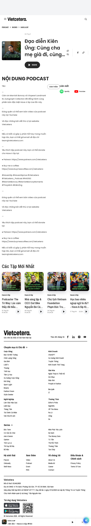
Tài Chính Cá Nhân (10, 412)
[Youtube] (84, 337)
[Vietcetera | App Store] (12, 505)
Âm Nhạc (51, 377)
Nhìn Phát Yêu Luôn (55, 429)
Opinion (6, 439)
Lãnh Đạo (7, 406)
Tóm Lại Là (8, 443)
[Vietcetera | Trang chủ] (17, 19)
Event (28, 466)
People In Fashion (54, 383)
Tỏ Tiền (51, 439)
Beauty (6, 388)
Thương (6, 368)
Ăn (49, 419)
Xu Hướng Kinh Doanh (56, 358)
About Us (51, 460)
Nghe (34, 64)
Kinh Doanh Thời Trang (56, 364)
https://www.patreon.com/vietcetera (29, 159)
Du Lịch (51, 389)
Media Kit (51, 463)
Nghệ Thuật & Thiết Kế (56, 373)
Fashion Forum (9, 391)
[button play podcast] (18, 311)
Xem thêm (53, 86)
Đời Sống (7, 381)
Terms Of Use (76, 466)
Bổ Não (6, 449)
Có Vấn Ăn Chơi (9, 433)
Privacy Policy (76, 463)
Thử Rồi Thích (53, 443)
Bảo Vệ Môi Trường (11, 354)
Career (50, 466)
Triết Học (7, 371)
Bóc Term (7, 429)
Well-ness (7, 466)
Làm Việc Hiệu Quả (10, 402)
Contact (51, 470)
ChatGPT (51, 354)
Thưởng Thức (53, 399)
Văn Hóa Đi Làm (9, 416)
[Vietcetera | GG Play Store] (12, 511)
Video (28, 460)
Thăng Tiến (8, 409)
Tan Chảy (51, 449)
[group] (71, 522)
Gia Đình (7, 361)
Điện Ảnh (51, 380)
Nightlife (51, 406)
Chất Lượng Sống (10, 358)
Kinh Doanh (52, 351)
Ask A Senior (8, 436)
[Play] (72, 522)
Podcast (29, 463)
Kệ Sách (51, 433)
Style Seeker (8, 394)
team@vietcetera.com (12, 140)
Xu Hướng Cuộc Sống (11, 378)
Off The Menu (53, 409)
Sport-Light (8, 384)
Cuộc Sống (8, 351)
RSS (27, 470)
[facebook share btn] (78, 52)
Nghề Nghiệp (9, 399)
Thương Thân (53, 446)
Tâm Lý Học (8, 374)
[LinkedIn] (73, 337)
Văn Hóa (51, 370)
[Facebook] (67, 337)
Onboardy (7, 463)
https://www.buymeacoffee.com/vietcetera (22, 169)
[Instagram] (79, 337)
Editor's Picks (53, 402)
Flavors (6, 460)
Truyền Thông (53, 361)
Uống (50, 416)
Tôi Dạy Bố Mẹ (9, 446)
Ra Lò (50, 412)
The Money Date (54, 436)
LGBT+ (6, 364)
